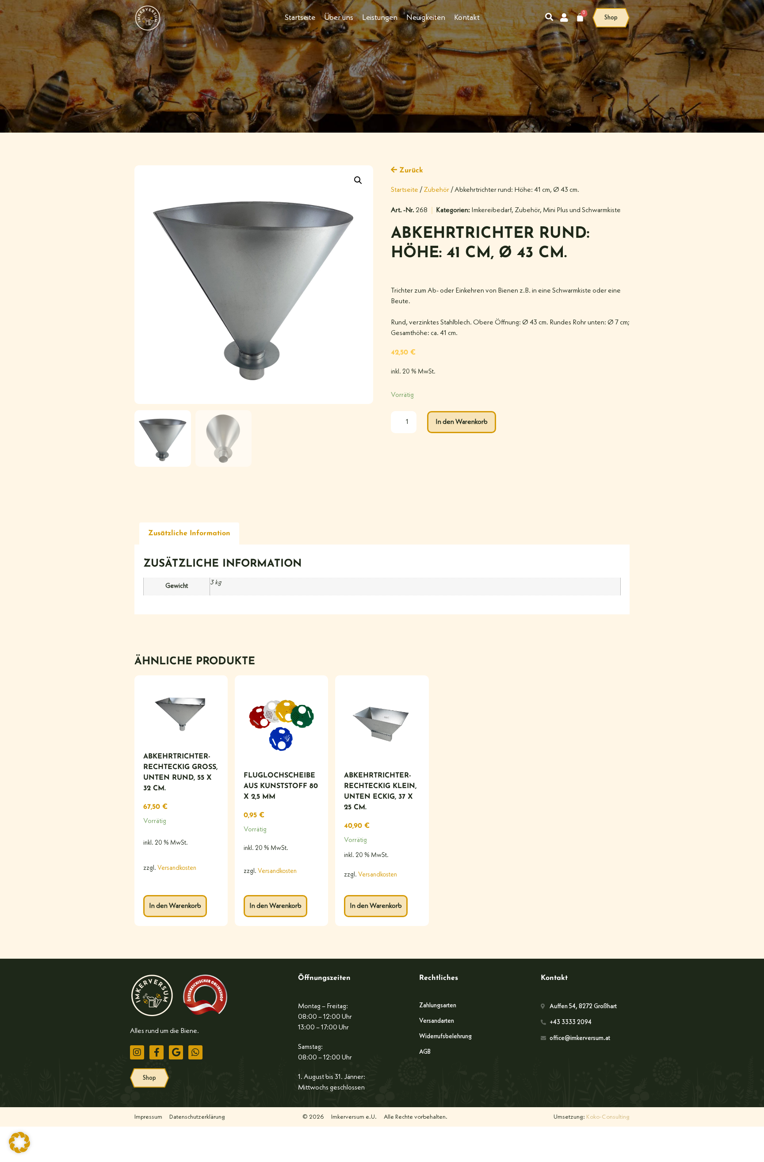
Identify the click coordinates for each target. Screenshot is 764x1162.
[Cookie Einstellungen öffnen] (19, 1151)
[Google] (176, 1052)
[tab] (189, 533)
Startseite (300, 18)
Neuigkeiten (425, 18)
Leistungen (379, 18)
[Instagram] (137, 1052)
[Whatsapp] (195, 1052)
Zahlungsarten (437, 1005)
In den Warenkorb (461, 422)
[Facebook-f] (156, 1052)
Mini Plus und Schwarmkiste (582, 210)
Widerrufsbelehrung (445, 1036)
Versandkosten (176, 868)
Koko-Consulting (608, 1117)
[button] (358, 180)
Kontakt (467, 18)
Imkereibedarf (491, 210)
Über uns (338, 18)
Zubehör (436, 190)
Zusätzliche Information (189, 533)
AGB (425, 1052)
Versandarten (436, 1021)
